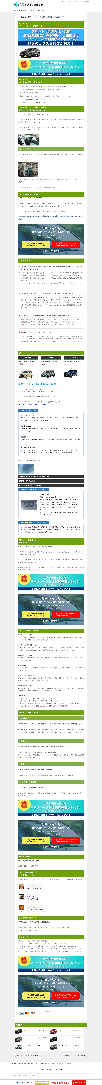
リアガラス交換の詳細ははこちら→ (33, 404)
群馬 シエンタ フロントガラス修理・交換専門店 (69, 1045)
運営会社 (42, 1069)
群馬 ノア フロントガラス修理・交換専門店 (33, 1045)
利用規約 (49, 1069)
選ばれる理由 (22, 10)
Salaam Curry (31, 907)
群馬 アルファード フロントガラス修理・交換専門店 (35, 1037)
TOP (25, 1063)
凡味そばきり (30, 896)
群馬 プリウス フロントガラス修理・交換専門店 (34, 1030)
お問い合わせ (41, 10)
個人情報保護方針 (57, 1069)
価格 (15, 10)
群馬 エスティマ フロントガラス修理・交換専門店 (69, 1037)
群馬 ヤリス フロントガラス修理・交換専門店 (68, 1030)
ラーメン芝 (30, 885)
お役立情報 (31, 10)
